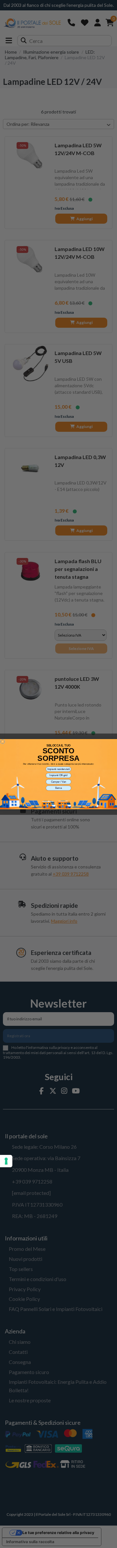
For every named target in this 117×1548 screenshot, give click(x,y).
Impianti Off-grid (58, 775)
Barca (58, 788)
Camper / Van (58, 781)
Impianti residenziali (58, 769)
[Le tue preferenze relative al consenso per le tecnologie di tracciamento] (6, 1161)
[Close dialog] (2, 741)
